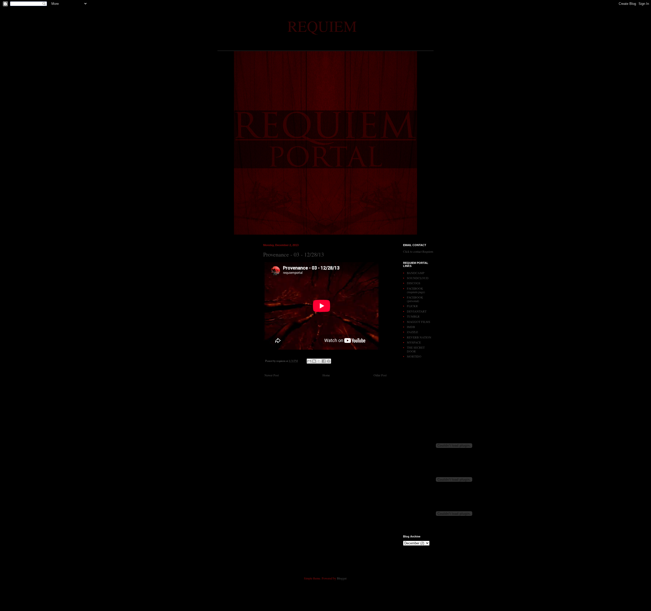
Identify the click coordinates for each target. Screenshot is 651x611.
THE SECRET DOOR (416, 349)
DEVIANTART (416, 311)
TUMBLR (413, 316)
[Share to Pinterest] (328, 361)
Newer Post (271, 375)
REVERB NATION (419, 337)
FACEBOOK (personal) (415, 299)
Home (326, 375)
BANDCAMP (415, 273)
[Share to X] (318, 361)
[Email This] (309, 361)
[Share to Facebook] (323, 361)
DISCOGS (413, 283)
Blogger (341, 578)
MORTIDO (414, 356)
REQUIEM (322, 26)
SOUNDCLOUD (417, 278)
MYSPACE (414, 342)
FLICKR (412, 306)
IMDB (411, 327)
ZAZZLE (412, 332)
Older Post (380, 375)
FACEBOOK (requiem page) (416, 290)
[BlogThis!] (314, 361)
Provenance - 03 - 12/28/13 (293, 254)
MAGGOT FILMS (418, 322)
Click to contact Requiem (418, 251)
